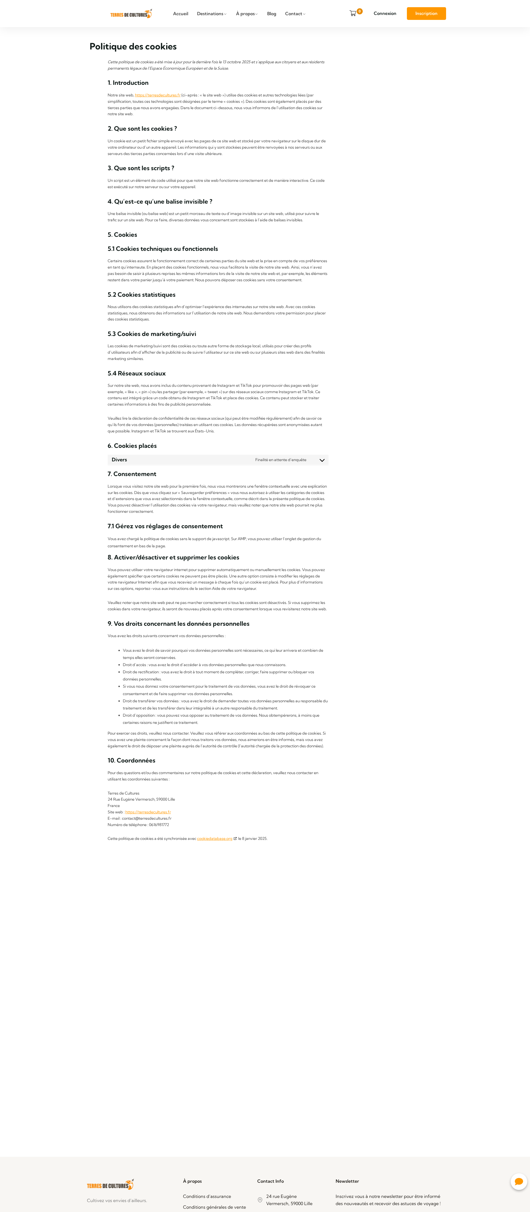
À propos (245, 13)
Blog (271, 13)
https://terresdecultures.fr (158, 95)
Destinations (210, 13)
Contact (293, 13)
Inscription (426, 13)
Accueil (180, 13)
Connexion (385, 13)
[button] (519, 1181)
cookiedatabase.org (214, 838)
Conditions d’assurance (207, 1196)
